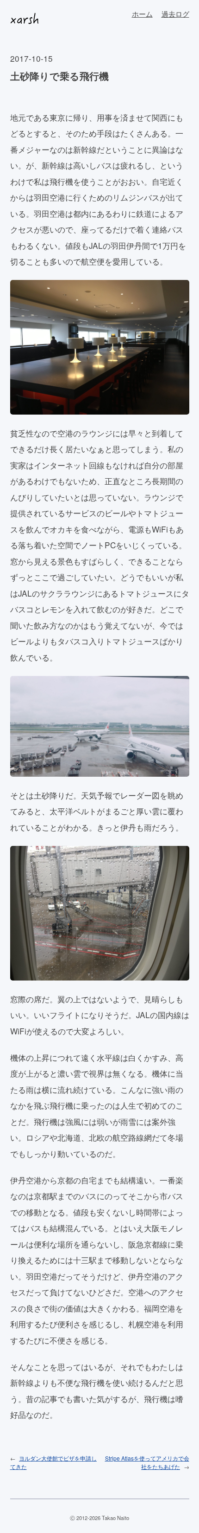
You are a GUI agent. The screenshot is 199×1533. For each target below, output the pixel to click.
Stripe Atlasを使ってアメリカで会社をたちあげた (147, 1462)
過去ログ (175, 13)
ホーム (142, 13)
